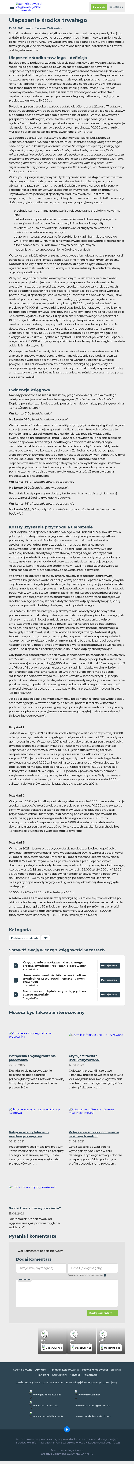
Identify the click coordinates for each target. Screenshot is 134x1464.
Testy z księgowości (94, 1369)
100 (52, 663)
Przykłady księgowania (64, 1369)
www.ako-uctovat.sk (45, 1405)
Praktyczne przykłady (24, 938)
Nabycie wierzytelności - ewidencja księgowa (29, 1134)
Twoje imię (36, 1268)
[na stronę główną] (31, 7)
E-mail (86, 1268)
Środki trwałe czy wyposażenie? (35, 1208)
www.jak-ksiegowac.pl (47, 1394)
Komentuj (25, 1279)
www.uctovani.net (89, 1394)
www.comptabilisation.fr (48, 1416)
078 (26, 509)
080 (26, 419)
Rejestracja (116, 7)
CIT (45, 938)
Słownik (116, 1369)
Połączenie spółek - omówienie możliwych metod (94, 1134)
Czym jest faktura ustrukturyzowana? (84, 1058)
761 (26, 481)
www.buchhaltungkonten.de (93, 1405)
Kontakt (75, 1375)
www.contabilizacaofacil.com (93, 1416)
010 (26, 413)
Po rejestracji (109, 966)
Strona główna (22, 1369)
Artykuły (40, 1369)
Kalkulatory (59, 1375)
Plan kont (43, 1375)
